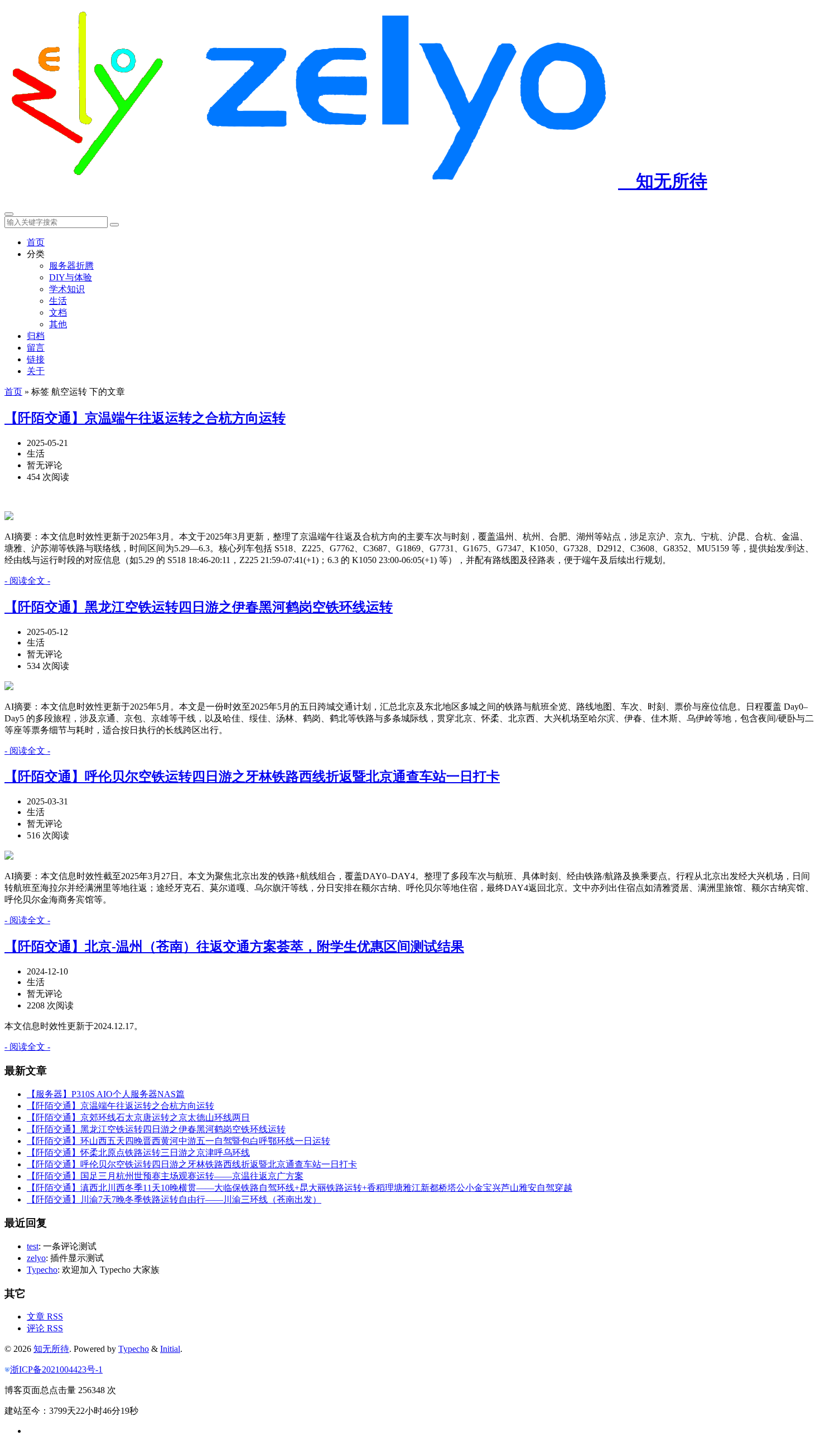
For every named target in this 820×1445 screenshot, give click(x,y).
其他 (58, 324)
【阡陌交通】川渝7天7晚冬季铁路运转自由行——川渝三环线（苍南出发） (174, 1199)
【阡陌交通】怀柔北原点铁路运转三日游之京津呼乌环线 (138, 1152)
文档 (58, 312)
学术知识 (67, 289)
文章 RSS (45, 1316)
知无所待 (662, 181)
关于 (36, 371)
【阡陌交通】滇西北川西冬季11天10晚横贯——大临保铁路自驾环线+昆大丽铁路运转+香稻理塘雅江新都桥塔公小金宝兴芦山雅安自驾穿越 (299, 1187)
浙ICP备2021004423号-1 (56, 1369)
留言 (36, 347)
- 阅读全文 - (27, 580)
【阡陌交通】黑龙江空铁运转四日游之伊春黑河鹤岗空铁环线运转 (198, 607)
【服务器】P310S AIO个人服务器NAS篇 (106, 1094)
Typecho (42, 1269)
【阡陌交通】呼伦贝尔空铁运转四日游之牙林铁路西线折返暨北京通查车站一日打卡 (252, 776)
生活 (58, 301)
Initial (170, 1349)
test (32, 1246)
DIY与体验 (70, 277)
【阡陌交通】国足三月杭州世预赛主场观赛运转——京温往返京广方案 (165, 1176)
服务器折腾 (71, 265)
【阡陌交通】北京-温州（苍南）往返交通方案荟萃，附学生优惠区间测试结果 (234, 946)
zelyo (36, 1258)
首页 (36, 242)
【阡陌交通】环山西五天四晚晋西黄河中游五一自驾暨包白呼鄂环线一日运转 (178, 1141)
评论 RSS (45, 1328)
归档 (36, 336)
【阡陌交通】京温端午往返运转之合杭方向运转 (145, 418)
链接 (36, 359)
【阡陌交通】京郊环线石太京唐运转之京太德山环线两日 (138, 1117)
